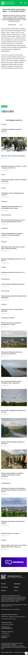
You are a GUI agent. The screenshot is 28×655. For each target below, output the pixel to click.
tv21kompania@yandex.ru (6, 628)
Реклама (3, 590)
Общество (4, 106)
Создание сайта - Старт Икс (19, 652)
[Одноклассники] (6, 111)
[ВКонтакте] (4, 111)
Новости (3, 583)
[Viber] (11, 111)
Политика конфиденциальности (7, 652)
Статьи (16, 590)
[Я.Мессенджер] (2, 111)
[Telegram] (9, 111)
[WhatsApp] (13, 111)
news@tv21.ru (4, 637)
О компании (4, 587)
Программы (17, 583)
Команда (16, 587)
